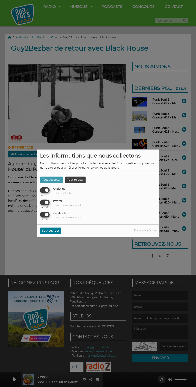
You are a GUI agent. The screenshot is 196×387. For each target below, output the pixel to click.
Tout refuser (75, 179)
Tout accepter (51, 179)
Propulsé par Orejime (145, 230)
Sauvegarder (50, 231)
